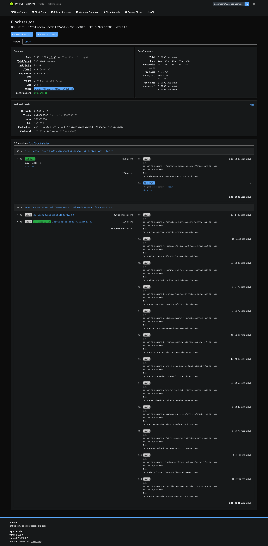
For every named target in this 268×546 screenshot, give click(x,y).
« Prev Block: (22, 34)
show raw (29, 166)
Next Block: (47, 34)
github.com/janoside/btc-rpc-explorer (27, 526)
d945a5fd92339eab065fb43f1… (53, 214)
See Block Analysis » (39, 143)
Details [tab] (16, 41)
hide (252, 104)
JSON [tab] (28, 41)
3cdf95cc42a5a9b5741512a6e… (72, 221)
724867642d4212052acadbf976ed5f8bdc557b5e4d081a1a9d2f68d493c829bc (68, 207)
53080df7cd (24, 538)
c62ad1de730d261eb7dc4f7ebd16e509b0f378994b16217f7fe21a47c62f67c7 (68, 151)
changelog (36, 541)
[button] (41, 4)
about (170, 187)
